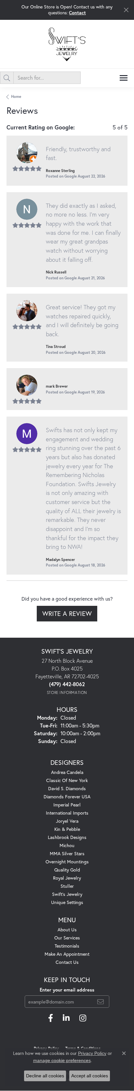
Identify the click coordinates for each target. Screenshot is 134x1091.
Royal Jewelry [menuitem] (67, 878)
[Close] (126, 10)
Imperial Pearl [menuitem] (67, 805)
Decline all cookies (45, 1075)
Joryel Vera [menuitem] (67, 821)
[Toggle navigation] (123, 78)
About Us (67, 929)
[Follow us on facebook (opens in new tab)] (50, 1018)
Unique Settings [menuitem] (67, 902)
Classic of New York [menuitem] (67, 780)
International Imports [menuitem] (67, 813)
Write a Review (67, 613)
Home (16, 96)
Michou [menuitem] (67, 845)
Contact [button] (77, 12)
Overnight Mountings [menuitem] (67, 861)
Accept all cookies (89, 1075)
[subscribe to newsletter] (100, 1001)
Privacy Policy (92, 1053)
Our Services (67, 938)
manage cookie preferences (62, 1060)
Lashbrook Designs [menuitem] (67, 837)
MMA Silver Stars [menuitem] (67, 853)
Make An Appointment (67, 954)
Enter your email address (67, 990)
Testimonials (67, 946)
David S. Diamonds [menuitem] (67, 788)
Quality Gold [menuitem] (67, 870)
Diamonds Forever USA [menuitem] (67, 796)
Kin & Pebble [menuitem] (67, 829)
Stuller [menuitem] (67, 886)
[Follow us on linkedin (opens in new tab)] (66, 1018)
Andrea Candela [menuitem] (67, 772)
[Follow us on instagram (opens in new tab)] (82, 1018)
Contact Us (67, 962)
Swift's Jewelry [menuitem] (67, 894)
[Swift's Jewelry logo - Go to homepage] (67, 44)
